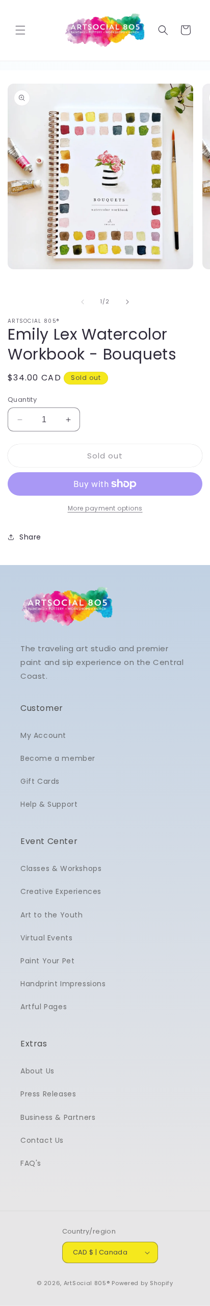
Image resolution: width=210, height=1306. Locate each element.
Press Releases (48, 1094)
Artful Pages (43, 1007)
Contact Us (42, 1140)
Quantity (22, 399)
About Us (37, 1071)
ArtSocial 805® (87, 1283)
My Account (43, 735)
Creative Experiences (60, 891)
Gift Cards (40, 781)
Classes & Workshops (60, 868)
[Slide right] (127, 302)
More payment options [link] (105, 508)
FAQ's (30, 1163)
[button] (20, 30)
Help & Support (48, 804)
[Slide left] (82, 302)
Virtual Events (46, 938)
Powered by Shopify (142, 1283)
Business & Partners (57, 1117)
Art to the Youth (51, 915)
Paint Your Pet (47, 961)
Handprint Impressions (63, 984)
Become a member (57, 758)
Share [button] (30, 537)
